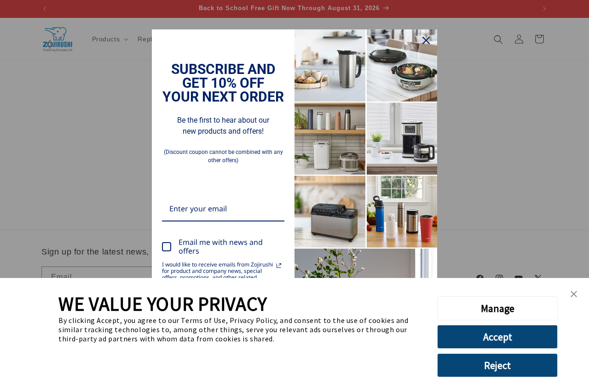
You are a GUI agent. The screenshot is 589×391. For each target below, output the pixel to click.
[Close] (426, 40)
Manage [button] (497, 308)
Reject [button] (497, 365)
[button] (574, 294)
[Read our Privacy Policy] (278, 265)
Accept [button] (497, 336)
